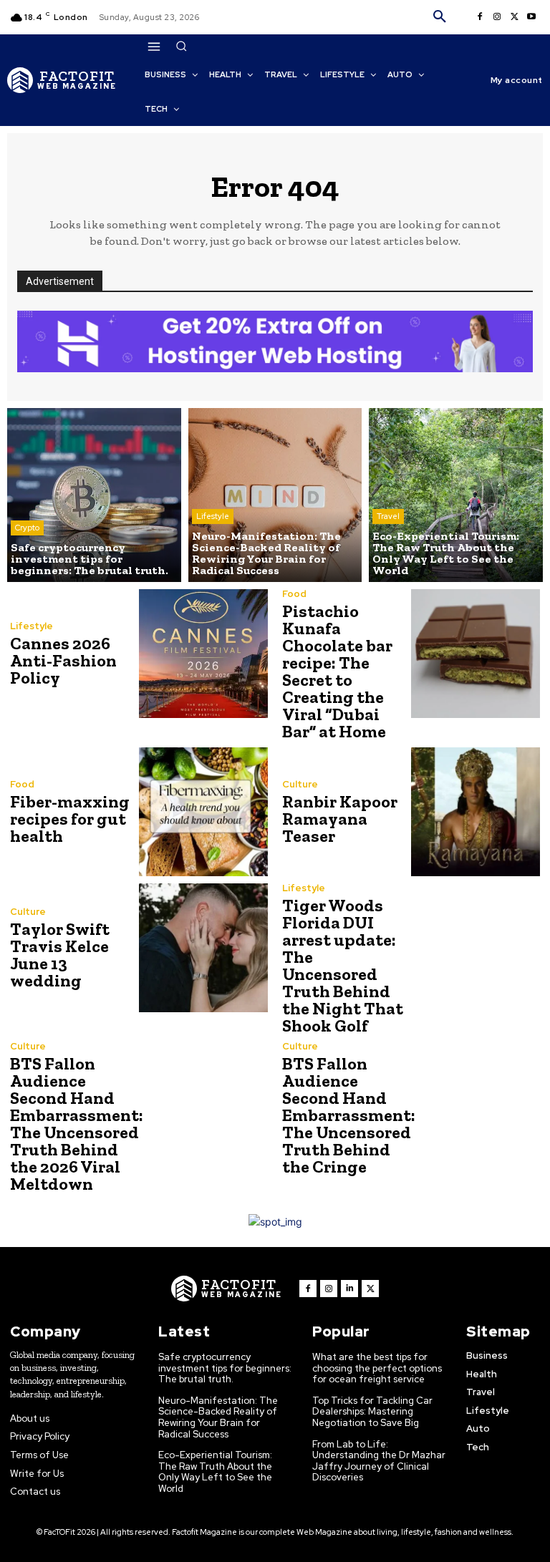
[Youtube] (531, 17)
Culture (300, 784)
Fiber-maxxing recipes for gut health (70, 818)
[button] (440, 17)
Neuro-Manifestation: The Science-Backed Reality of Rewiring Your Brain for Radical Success (218, 1417)
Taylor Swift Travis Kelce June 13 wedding (60, 954)
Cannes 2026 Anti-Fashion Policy (63, 660)
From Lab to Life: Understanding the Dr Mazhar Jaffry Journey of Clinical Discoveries (378, 1461)
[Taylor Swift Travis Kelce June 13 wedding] (203, 947)
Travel (388, 516)
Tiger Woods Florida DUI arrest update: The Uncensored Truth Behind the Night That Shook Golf (342, 965)
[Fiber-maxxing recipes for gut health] (203, 811)
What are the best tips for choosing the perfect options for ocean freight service (377, 1368)
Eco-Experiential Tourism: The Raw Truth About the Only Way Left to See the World (215, 1472)
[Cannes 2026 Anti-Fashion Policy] (203, 653)
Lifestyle (212, 516)
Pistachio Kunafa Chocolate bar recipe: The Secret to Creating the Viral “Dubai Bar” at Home (337, 671)
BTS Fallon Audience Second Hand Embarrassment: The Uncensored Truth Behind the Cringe (348, 1115)
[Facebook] (479, 17)
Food (294, 593)
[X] (514, 17)
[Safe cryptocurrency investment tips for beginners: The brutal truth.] (94, 495)
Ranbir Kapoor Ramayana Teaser (339, 818)
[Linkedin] (349, 1288)
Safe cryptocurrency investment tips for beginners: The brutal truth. (224, 1368)
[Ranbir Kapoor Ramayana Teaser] (475, 811)
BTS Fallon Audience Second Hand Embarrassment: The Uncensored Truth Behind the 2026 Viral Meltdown (76, 1123)
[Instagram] (497, 17)
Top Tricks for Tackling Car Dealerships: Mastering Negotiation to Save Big (372, 1411)
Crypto (27, 528)
